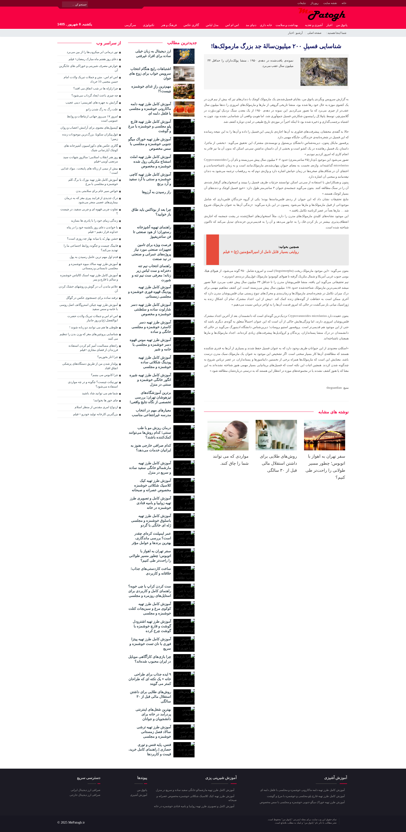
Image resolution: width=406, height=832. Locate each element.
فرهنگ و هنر (169, 25)
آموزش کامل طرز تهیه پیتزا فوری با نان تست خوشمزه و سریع (150, 643)
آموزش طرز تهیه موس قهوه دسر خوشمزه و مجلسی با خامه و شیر (150, 344)
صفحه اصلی (314, 33)
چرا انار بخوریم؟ (107, 357)
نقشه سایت (330, 3)
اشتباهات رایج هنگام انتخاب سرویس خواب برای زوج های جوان (150, 73)
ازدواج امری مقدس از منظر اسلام (96, 407)
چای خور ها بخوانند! (105, 400)
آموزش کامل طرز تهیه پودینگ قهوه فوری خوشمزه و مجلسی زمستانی (149, 291)
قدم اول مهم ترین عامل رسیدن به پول (94, 257)
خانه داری (266, 25)
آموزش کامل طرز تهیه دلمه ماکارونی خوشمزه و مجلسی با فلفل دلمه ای (150, 108)
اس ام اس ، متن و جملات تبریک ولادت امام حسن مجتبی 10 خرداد (91, 79)
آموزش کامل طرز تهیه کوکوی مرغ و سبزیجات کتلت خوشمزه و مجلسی (150, 608)
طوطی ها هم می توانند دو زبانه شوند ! (93, 327)
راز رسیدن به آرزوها (156, 192)
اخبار (329, 25)
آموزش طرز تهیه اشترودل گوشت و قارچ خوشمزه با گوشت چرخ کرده (152, 626)
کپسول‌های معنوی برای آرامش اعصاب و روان (89, 127)
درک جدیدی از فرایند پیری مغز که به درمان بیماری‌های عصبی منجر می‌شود (91, 200)
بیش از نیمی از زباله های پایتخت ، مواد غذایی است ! (89, 171)
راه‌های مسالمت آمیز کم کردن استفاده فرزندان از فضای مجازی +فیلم (93, 348)
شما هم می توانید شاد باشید (100, 393)
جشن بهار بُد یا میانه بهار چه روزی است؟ (92, 238)
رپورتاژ (315, 3)
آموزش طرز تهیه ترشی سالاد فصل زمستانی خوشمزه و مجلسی (154, 731)
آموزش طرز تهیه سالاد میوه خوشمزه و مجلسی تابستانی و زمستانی (93, 266)
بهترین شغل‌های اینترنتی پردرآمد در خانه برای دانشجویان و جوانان (153, 714)
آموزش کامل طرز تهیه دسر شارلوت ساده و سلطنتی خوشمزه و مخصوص (151, 309)
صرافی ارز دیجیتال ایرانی (85, 790)
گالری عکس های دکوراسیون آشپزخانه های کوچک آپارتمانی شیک (91, 148)
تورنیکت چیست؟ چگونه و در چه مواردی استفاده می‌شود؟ (93, 384)
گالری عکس (191, 25)
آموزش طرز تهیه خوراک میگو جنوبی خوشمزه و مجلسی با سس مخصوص (149, 143)
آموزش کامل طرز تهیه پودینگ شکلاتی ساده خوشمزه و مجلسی (154, 362)
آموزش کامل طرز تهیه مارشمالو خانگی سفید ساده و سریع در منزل (150, 467)
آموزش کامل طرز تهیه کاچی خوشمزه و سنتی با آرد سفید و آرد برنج (150, 179)
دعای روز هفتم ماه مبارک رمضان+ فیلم (93, 59)
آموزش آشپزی (138, 795)
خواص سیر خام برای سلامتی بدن (97, 191)
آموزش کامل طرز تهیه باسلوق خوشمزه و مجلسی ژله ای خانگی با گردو (151, 520)
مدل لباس (212, 25)
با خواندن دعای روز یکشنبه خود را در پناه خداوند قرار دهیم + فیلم (92, 230)
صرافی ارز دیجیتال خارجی (85, 795)
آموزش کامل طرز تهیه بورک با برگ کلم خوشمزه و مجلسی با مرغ (93, 182)
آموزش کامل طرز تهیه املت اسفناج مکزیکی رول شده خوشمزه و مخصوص (150, 161)
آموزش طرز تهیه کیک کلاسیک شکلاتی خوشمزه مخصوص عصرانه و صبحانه (151, 485)
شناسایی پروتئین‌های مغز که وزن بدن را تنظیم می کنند (89, 336)
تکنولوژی (148, 25)
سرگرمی (130, 25)
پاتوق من (341, 25)
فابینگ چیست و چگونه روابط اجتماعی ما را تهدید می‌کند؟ (91, 248)
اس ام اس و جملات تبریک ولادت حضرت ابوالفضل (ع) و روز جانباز (92, 318)
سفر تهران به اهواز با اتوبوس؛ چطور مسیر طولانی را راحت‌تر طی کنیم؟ (150, 555)
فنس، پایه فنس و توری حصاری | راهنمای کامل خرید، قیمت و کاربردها (150, 749)
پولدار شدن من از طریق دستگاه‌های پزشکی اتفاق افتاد (90, 366)
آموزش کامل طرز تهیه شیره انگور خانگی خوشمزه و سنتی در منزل (150, 379)
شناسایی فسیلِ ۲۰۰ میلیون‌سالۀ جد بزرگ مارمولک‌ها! (276, 46)
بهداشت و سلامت (287, 25)
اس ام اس (232, 25)
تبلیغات (301, 3)
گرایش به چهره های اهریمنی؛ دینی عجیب (92, 102)
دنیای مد (251, 25)
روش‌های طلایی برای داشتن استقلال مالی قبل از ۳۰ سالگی (278, 463)
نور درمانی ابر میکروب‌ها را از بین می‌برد (92, 52)
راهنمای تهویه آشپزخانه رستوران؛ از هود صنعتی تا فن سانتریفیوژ (152, 231)
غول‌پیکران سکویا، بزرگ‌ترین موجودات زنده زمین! (90, 137)
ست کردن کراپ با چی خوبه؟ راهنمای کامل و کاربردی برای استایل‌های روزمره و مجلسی (149, 591)
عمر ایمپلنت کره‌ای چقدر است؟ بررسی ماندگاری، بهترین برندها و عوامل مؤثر (151, 538)
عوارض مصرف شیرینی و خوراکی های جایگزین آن (88, 68)
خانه (344, 3)
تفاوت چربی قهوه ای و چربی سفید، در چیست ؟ (89, 211)
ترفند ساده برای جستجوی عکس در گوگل (92, 297)
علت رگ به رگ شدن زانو (102, 109)
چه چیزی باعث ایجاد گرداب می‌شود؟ (94, 95)
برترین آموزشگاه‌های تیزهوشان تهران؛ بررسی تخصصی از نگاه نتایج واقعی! (150, 397)
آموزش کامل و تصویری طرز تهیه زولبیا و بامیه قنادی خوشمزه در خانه (150, 503)
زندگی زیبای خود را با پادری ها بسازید (94, 220)
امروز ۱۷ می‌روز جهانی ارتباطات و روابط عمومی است (92, 119)
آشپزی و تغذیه (314, 25)
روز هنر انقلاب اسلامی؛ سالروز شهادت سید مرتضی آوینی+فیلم (90, 159)
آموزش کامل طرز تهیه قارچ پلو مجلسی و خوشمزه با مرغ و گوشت (149, 126)
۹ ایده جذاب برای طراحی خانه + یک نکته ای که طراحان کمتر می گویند (150, 679)
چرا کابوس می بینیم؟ (104, 375)
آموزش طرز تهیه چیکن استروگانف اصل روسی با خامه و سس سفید (88, 307)
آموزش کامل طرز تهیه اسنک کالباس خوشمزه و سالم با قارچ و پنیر (89, 277)
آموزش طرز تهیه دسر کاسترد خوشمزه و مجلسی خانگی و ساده (151, 327)
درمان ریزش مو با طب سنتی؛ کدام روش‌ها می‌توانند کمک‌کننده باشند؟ (150, 432)
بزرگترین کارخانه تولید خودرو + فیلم (95, 414)
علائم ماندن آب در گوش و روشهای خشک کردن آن (88, 289)
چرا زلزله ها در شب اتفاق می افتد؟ (95, 88)
